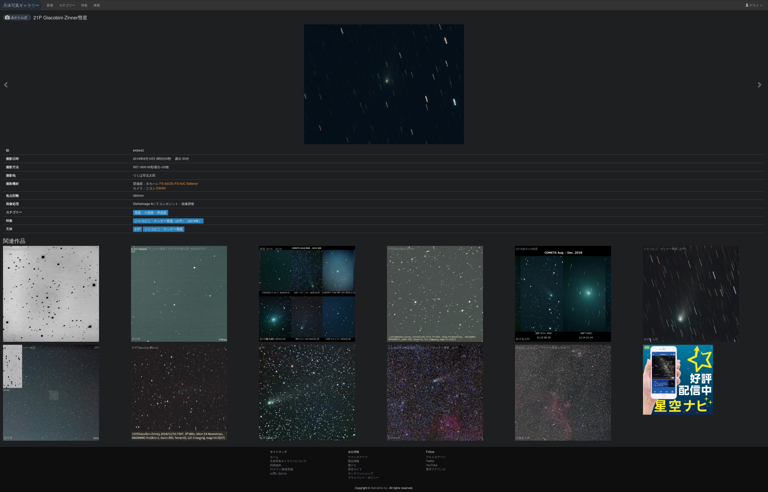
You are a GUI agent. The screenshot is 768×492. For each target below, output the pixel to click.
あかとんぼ (19, 17)
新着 (50, 5)
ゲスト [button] (754, 5)
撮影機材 (12, 183)
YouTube (431, 465)
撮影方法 (12, 167)
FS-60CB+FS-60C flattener (178, 183)
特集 (84, 5)
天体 (9, 229)
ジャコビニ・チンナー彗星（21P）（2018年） (168, 221)
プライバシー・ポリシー (363, 477)
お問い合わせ (278, 473)
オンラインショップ (360, 473)
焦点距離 (12, 195)
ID (7, 150)
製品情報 (353, 461)
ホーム (274, 457)
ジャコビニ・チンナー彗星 (163, 229)
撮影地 (11, 175)
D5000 (161, 188)
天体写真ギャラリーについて (288, 461)
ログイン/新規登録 (281, 469)
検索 (97, 5)
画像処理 (12, 204)
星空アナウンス (436, 469)
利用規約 (275, 465)
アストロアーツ (358, 457)
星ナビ (352, 465)
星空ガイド (355, 469)
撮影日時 (12, 158)
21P (137, 229)
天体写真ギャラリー (21, 5)
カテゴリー (67, 5)
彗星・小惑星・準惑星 (151, 212)
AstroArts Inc (379, 488)
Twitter (430, 461)
